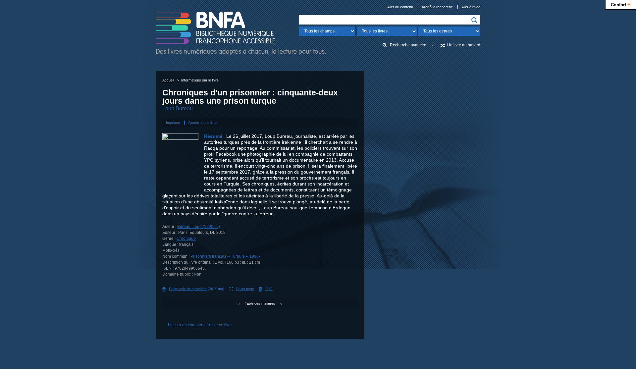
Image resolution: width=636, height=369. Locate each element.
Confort (620, 4)
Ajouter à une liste (202, 123)
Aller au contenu (400, 7)
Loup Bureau (177, 108)
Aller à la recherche (437, 7)
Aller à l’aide (470, 7)
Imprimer (173, 123)
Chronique (186, 238)
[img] (474, 20)
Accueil (168, 80)
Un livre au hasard (463, 45)
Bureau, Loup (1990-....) (198, 226)
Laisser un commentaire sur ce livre (200, 325)
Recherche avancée (408, 45)
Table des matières (260, 303)
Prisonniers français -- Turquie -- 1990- (225, 256)
